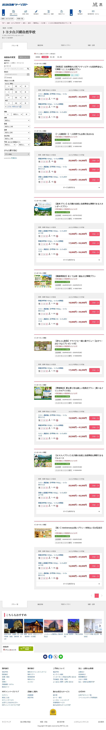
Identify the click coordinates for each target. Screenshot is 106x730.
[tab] (15, 45)
